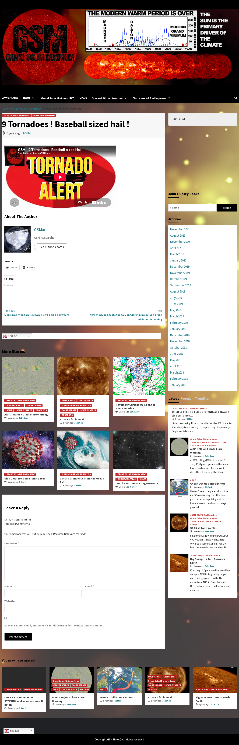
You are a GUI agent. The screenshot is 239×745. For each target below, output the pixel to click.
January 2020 (178, 260)
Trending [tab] (202, 398)
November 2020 (180, 242)
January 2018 (178, 385)
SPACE (9, 410)
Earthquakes (86, 400)
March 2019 (177, 316)
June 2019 (176, 304)
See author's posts (52, 247)
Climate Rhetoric (180, 408)
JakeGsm (23, 418)
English (12, 335)
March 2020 (177, 254)
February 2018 (179, 379)
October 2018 (178, 348)
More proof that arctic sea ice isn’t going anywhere (36, 313)
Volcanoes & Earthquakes (149, 98)
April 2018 (176, 366)
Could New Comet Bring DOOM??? (136, 483)
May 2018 (175, 360)
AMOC (193, 480)
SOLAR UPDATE (34, 405)
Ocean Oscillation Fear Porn (208, 483)
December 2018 (179, 335)
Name (9, 586)
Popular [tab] (187, 398)
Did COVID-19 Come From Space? (24, 478)
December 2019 (179, 267)
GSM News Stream (127, 479)
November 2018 (180, 341)
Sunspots (41, 410)
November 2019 (180, 273)
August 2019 (177, 291)
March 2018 (177, 372)
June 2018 (176, 354)
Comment (11, 543)
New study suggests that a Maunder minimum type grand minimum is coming (126, 315)
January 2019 (178, 329)
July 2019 (176, 298)
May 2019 (175, 310)
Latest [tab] (173, 398)
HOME (27, 98)
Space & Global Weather (107, 98)
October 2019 (178, 279)
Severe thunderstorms (44, 115)
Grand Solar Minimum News (16, 115)
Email (89, 586)
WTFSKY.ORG (10, 98)
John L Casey (196, 556)
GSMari (27, 133)
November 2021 (180, 229)
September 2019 (180, 285)
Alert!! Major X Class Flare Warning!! (27, 414)
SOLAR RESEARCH (14, 405)
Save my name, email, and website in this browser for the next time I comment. (54, 625)
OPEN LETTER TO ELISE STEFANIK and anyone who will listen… (23, 701)
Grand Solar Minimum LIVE (57, 98)
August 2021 (177, 235)
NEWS (83, 98)
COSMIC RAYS (68, 400)
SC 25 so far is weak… (73, 419)
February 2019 (179, 323)
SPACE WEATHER (24, 410)
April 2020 (176, 248)
